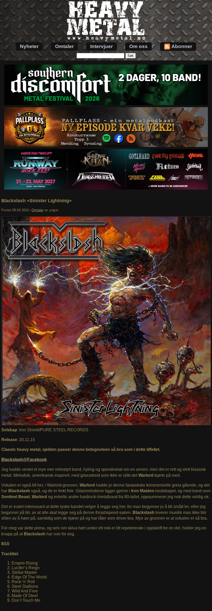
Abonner (181, 46)
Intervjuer (101, 46)
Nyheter (29, 46)
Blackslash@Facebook (24, 459)
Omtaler (64, 46)
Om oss (138, 46)
